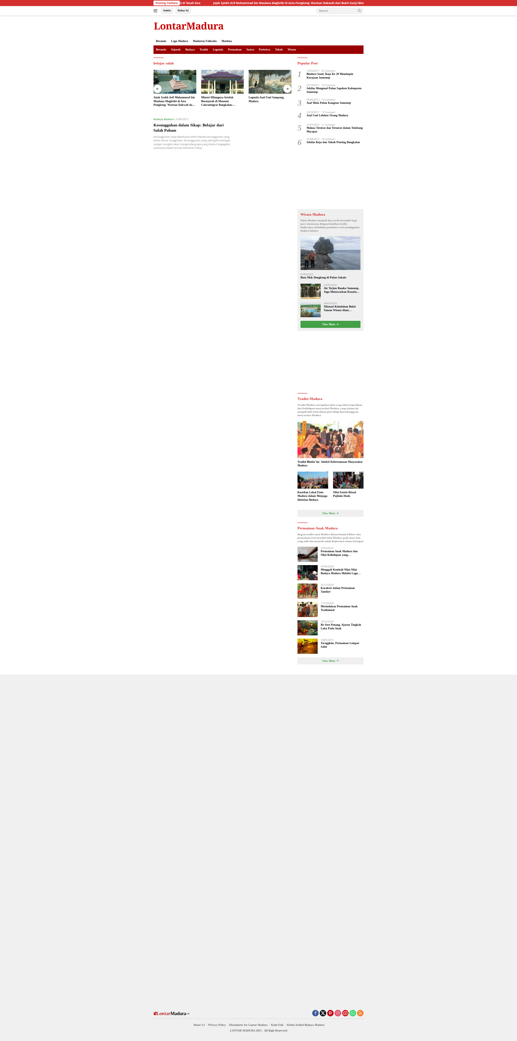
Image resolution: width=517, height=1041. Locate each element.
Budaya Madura (163, 119)
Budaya (190, 49)
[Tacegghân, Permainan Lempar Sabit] (307, 646)
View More (329, 324)
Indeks (167, 10)
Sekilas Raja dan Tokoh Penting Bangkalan (333, 142)
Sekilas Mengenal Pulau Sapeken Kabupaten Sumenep (334, 90)
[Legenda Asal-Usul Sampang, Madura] (222, 82)
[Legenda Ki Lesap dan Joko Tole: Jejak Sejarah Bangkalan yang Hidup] (270, 82)
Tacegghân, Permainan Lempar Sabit (340, 645)
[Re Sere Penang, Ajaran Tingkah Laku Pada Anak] (307, 627)
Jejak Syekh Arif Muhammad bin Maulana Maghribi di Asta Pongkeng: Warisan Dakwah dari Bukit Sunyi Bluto (250, 3)
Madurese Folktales (205, 41)
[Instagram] (338, 1013)
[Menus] (156, 10)
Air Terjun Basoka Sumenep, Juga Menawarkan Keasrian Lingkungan (341, 290)
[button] (359, 10)
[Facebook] (315, 1013)
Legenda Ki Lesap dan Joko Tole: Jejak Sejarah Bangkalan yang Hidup (269, 101)
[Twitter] (323, 1013)
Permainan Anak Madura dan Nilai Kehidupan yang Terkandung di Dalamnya (339, 553)
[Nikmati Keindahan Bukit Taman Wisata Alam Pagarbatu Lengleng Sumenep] (311, 309)
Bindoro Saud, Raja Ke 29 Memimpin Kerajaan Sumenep (330, 75)
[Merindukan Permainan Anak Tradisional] (307, 609)
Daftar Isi (183, 10)
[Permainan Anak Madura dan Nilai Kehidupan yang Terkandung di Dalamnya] (307, 554)
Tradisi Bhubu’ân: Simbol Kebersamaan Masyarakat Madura (330, 463)
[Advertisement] (330, 178)
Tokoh (279, 49)
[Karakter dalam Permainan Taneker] (307, 591)
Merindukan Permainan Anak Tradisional (339, 608)
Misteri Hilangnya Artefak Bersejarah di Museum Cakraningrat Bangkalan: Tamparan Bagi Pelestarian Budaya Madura (170, 101)
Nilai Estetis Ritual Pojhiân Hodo (344, 494)
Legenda (218, 49)
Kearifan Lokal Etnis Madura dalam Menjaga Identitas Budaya (312, 496)
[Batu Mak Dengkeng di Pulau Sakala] (330, 253)
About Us (199, 1024)
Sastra (250, 49)
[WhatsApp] (353, 1013)
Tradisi (204, 49)
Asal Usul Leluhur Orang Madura (327, 115)
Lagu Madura (179, 41)
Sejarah (176, 49)
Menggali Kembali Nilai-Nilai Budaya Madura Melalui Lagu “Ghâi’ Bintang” (339, 571)
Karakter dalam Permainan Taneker (338, 590)
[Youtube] (345, 1013)
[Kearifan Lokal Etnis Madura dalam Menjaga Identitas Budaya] (312, 480)
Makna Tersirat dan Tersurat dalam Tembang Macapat (335, 129)
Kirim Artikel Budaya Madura (306, 1024)
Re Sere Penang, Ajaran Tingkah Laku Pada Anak (341, 626)
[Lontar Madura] (188, 26)
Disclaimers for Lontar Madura (248, 1024)
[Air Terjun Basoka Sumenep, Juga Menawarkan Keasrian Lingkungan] (311, 291)
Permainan (235, 49)
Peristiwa (264, 49)
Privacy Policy (217, 1024)
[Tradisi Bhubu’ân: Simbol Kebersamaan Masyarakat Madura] (330, 439)
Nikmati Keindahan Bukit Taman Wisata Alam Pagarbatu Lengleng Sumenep (340, 308)
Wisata (292, 49)
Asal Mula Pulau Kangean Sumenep (329, 102)
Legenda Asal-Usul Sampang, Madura (219, 99)
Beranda (161, 41)
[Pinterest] (330, 1013)
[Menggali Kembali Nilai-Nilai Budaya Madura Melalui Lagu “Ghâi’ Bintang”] (307, 572)
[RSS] (360, 1013)
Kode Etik (277, 1024)
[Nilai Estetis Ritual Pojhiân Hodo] (348, 480)
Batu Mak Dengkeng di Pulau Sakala (323, 277)
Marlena (227, 41)
